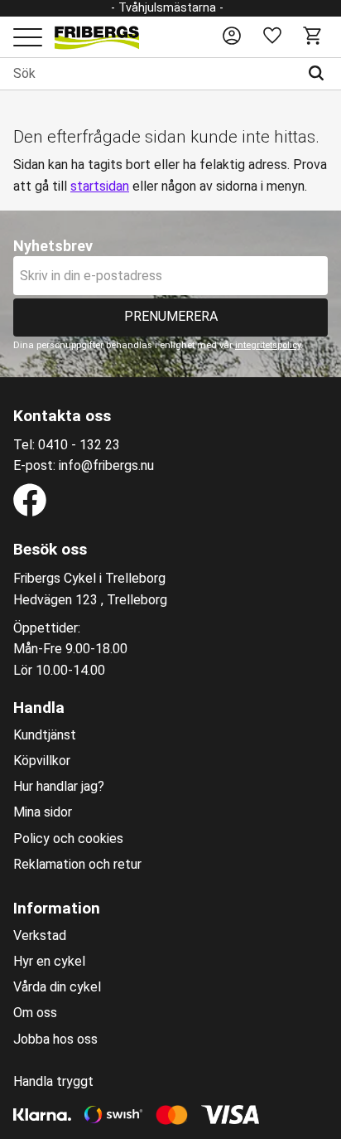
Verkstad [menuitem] (39, 935)
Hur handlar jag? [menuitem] (58, 786)
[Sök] (320, 74)
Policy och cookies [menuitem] (68, 838)
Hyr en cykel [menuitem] (49, 961)
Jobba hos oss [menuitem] (55, 1039)
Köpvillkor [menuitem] (41, 761)
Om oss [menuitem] (35, 1013)
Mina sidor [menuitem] (42, 812)
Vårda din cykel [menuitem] (57, 987)
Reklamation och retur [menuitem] (77, 864)
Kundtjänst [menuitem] (44, 735)
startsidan (99, 186)
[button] (27, 38)
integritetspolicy (267, 345)
